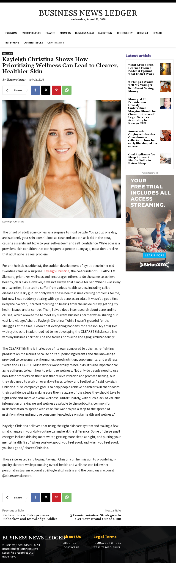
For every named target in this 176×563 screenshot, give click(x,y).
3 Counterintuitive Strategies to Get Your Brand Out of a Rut (95, 517)
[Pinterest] (56, 90)
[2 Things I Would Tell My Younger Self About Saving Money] (165, 86)
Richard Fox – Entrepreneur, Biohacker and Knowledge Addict (29, 517)
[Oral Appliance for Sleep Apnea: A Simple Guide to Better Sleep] (165, 158)
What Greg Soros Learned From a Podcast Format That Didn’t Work (141, 69)
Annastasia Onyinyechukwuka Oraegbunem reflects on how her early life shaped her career (142, 139)
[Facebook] (35, 90)
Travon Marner (16, 79)
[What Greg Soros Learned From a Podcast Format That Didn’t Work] (165, 69)
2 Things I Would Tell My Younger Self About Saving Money (141, 86)
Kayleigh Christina (56, 271)
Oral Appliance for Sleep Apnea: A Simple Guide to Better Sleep (141, 159)
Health (7, 53)
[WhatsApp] (67, 90)
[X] (45, 90)
